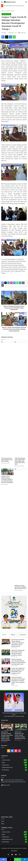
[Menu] (2, 2)
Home (4, 10)
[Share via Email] (23, 283)
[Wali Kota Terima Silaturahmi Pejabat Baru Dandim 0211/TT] (21, 526)
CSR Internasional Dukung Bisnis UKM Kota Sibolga (6, 460)
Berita (3, 762)
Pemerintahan (5, 769)
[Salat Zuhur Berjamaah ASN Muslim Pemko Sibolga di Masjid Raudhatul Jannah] (6, 652)
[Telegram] (20, 283)
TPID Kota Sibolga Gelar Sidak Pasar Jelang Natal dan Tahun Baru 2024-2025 (20, 461)
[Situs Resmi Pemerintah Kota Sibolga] (10, 2)
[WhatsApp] (14, 37)
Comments (23, 634)
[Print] (2, 285)
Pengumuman (5, 765)
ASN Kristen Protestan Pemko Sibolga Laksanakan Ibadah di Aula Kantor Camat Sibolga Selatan (17, 643)
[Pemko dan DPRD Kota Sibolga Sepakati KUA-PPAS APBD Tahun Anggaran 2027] (6, 670)
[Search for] (26, 2)
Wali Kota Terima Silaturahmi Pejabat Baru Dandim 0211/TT (21, 587)
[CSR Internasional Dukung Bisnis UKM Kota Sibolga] (7, 399)
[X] (6, 37)
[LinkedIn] (10, 37)
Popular (13, 634)
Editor (5, 32)
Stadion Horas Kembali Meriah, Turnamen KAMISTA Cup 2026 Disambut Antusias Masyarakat (7, 479)
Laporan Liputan (10, 10)
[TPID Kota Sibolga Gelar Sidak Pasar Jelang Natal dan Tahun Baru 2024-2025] (21, 399)
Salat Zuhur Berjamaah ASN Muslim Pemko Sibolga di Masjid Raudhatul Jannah (20, 735)
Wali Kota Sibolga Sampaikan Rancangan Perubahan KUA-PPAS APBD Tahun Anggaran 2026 (18, 681)
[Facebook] (3, 37)
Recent (4, 634)
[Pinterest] (11, 283)
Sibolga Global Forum (7, 767)
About (2, 823)
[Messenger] (14, 283)
